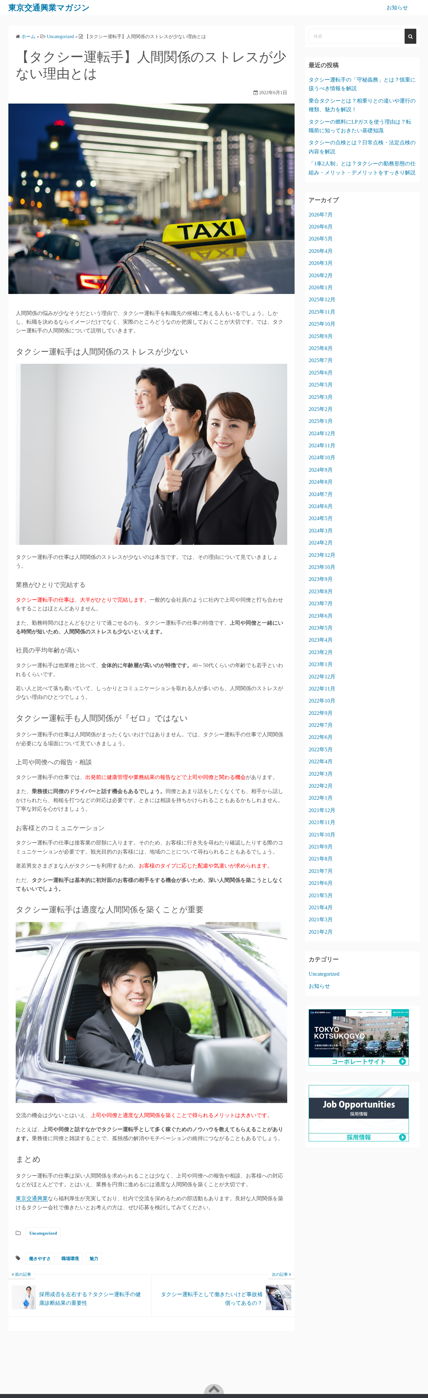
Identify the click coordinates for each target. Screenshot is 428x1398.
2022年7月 (321, 725)
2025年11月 (322, 312)
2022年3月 (321, 774)
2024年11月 (322, 445)
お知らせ (397, 7)
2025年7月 (321, 360)
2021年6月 (321, 883)
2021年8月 (321, 859)
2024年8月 (321, 482)
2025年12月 (322, 299)
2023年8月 (321, 591)
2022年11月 (322, 688)
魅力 (94, 1258)
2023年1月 (321, 664)
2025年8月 (321, 348)
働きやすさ (40, 1258)
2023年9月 (321, 579)
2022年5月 (321, 749)
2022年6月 (321, 737)
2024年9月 (321, 470)
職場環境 (70, 1258)
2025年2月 (321, 409)
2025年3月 (321, 397)
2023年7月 (321, 603)
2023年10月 (322, 567)
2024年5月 (321, 518)
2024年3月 (321, 530)
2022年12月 (322, 676)
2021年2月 (321, 932)
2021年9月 (321, 846)
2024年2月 (321, 543)
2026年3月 (321, 263)
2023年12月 (322, 555)
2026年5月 (321, 239)
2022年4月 (321, 761)
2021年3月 (321, 919)
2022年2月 (321, 786)
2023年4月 (321, 640)
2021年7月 (321, 871)
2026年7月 (321, 214)
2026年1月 (321, 287)
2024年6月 (321, 506)
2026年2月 (321, 275)
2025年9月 (321, 336)
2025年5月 (321, 384)
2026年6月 (321, 226)
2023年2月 (321, 652)
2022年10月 (322, 701)
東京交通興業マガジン (49, 7)
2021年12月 (322, 810)
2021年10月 (322, 834)
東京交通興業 (32, 1198)
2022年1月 (321, 798)
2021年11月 (322, 822)
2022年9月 (321, 713)
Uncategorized (43, 1233)
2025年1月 (321, 421)
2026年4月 (321, 251)
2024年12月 (322, 433)
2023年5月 (321, 628)
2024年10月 (322, 457)
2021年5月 (321, 895)
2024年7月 (321, 494)
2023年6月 (321, 616)
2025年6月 (321, 372)
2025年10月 (322, 324)
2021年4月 (321, 907)
